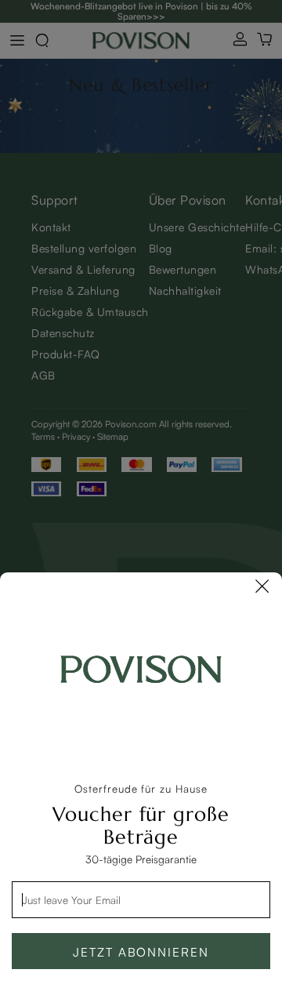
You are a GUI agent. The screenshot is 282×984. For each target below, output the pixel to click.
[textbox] (140, 899)
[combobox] (140, 899)
